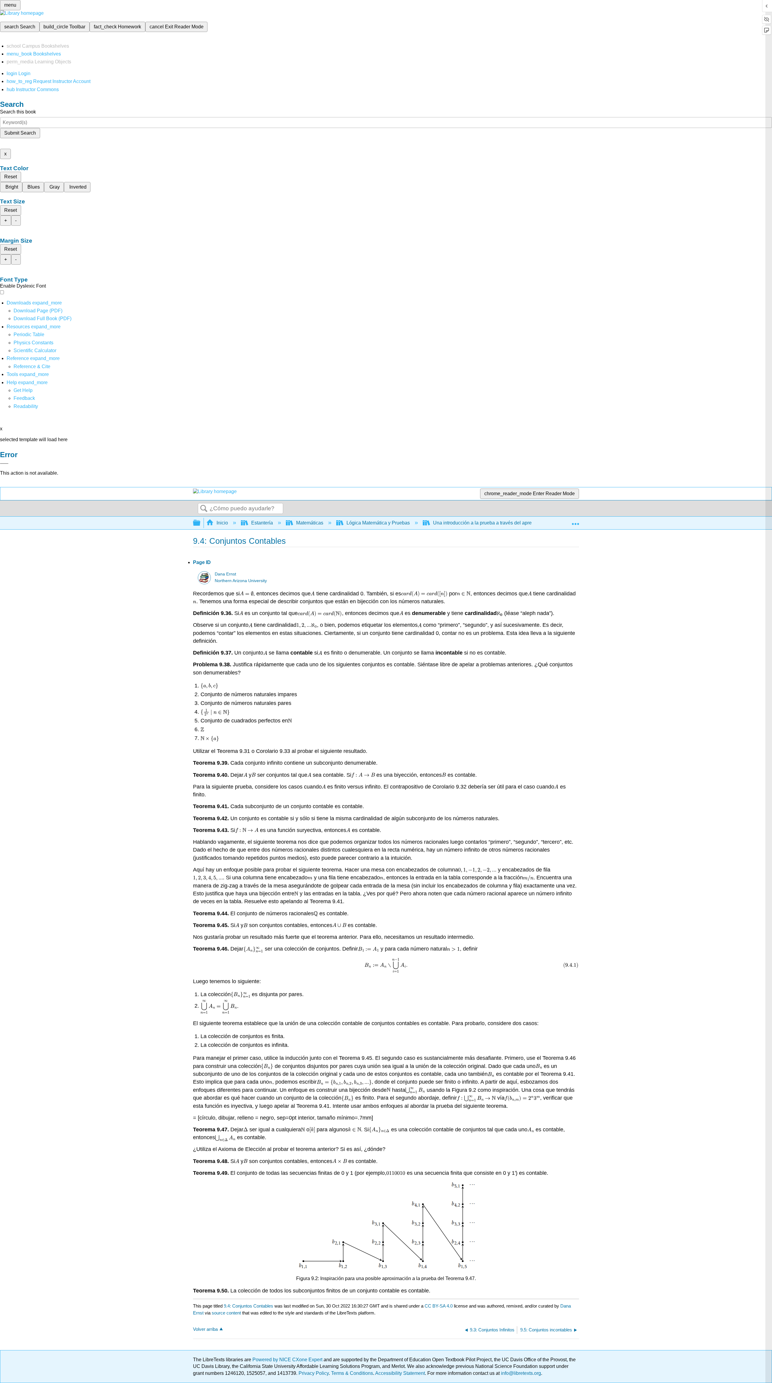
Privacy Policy (314, 1373)
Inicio (222, 522)
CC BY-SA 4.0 (439, 1305)
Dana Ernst (225, 574)
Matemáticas (309, 522)
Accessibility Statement (400, 1373)
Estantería (262, 522)
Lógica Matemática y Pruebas (378, 522)
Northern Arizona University (241, 580)
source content (226, 1312)
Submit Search (20, 132)
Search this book (18, 111)
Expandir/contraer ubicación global (575, 521)
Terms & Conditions (352, 1373)
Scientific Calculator (35, 350)
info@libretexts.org (520, 1373)
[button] (24, 398)
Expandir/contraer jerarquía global (200, 523)
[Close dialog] (4, 463)
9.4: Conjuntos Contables (248, 1305)
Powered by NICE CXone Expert (288, 1359)
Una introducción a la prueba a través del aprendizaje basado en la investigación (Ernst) (527, 522)
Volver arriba (205, 1329)
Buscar (204, 509)
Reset (10, 176)
